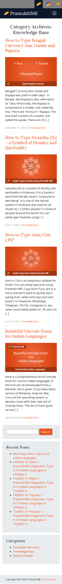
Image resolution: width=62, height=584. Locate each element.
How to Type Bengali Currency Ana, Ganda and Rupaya (30, 45)
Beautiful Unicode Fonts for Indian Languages (28, 333)
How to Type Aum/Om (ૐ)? (27, 237)
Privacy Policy (49, 579)
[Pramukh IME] (21, 13)
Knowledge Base (37, 127)
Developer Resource (26, 547)
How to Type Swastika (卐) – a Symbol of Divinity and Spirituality (31, 142)
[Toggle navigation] (54, 13)
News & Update (23, 555)
